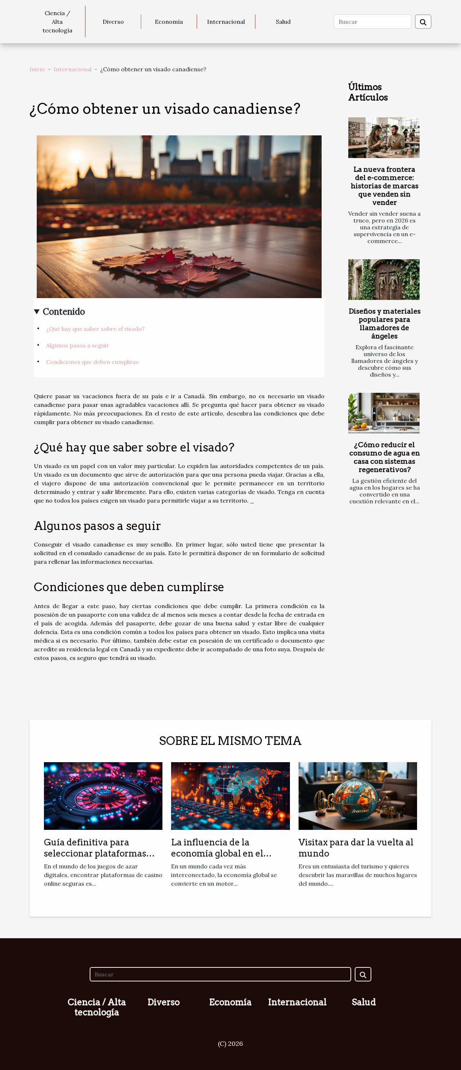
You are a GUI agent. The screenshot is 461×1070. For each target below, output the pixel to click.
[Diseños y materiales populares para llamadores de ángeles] (384, 279)
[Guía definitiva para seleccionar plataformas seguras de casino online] (103, 795)
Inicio (37, 69)
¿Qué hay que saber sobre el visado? (95, 328)
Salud (283, 21)
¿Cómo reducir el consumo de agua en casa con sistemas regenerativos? (384, 457)
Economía (169, 21)
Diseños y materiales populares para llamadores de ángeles (385, 323)
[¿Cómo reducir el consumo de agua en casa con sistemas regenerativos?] (384, 413)
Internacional (226, 21)
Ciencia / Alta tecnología (57, 21)
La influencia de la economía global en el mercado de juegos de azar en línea (226, 858)
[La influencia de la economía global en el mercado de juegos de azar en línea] (230, 795)
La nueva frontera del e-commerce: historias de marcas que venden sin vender (385, 186)
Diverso (113, 21)
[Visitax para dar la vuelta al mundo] (358, 795)
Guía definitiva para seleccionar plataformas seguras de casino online (95, 853)
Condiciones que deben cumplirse (92, 361)
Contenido (64, 311)
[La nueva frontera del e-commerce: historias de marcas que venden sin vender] (384, 137)
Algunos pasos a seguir (77, 345)
